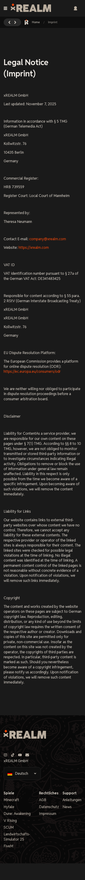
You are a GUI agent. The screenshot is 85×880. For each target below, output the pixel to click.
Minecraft (11, 800)
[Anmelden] (75, 8)
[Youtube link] (20, 755)
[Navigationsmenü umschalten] (5, 8)
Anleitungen (72, 800)
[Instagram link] (5, 755)
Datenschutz (49, 807)
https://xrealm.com (34, 247)
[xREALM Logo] (31, 8)
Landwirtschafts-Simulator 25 (17, 836)
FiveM (8, 846)
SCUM (9, 827)
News (67, 807)
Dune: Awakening (17, 813)
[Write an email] (27, 755)
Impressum (47, 813)
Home (36, 22)
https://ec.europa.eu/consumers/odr (32, 371)
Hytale (9, 807)
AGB (42, 800)
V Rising (10, 820)
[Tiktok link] (13, 755)
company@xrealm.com (47, 239)
